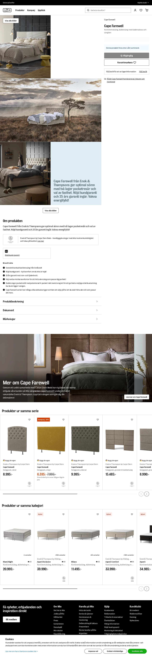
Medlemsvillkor (136, 613)
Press (56, 620)
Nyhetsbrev (134, 620)
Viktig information (111, 624)
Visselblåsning (59, 634)
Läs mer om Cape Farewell (136, 397)
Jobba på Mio (59, 613)
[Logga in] (135, 10)
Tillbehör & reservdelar (113, 617)
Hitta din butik (85, 610)
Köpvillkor (83, 633)
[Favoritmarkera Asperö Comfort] (132, 514)
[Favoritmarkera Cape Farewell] (29, 420)
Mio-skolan (58, 630)
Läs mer (40, 241)
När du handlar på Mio (87, 630)
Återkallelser (109, 620)
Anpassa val (93, 651)
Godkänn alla (137, 651)
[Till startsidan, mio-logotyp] (7, 10)
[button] (25, 46)
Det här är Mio (59, 610)
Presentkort (84, 626)
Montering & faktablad (113, 630)
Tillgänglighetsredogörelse (115, 634)
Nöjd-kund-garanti (111, 627)
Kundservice (109, 610)
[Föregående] (141, 494)
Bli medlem (11, 619)
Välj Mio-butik (142, 3)
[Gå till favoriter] (141, 10)
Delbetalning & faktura (88, 623)
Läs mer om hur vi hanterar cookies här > (21, 651)
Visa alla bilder (11, 20)
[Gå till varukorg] (146, 10)
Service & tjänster (86, 613)
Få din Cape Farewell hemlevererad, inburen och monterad (126, 80)
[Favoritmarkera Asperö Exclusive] (63, 514)
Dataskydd (58, 627)
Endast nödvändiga (115, 651)
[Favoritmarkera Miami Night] (29, 514)
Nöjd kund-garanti (12, 255)
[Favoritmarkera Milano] (98, 514)
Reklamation (109, 613)
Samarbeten (59, 624)
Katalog (133, 617)
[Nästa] (146, 494)
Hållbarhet (58, 617)
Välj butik (143, 71)
